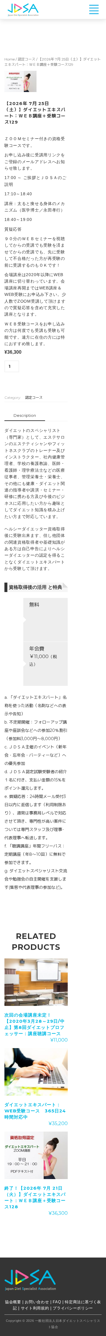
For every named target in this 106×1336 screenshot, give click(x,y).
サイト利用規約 (35, 1308)
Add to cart (31, 378)
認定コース (26, 59)
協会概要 (13, 1302)
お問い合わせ (37, 1302)
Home (9, 59)
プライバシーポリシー (73, 1308)
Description (25, 415)
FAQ (57, 1302)
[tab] (24, 416)
